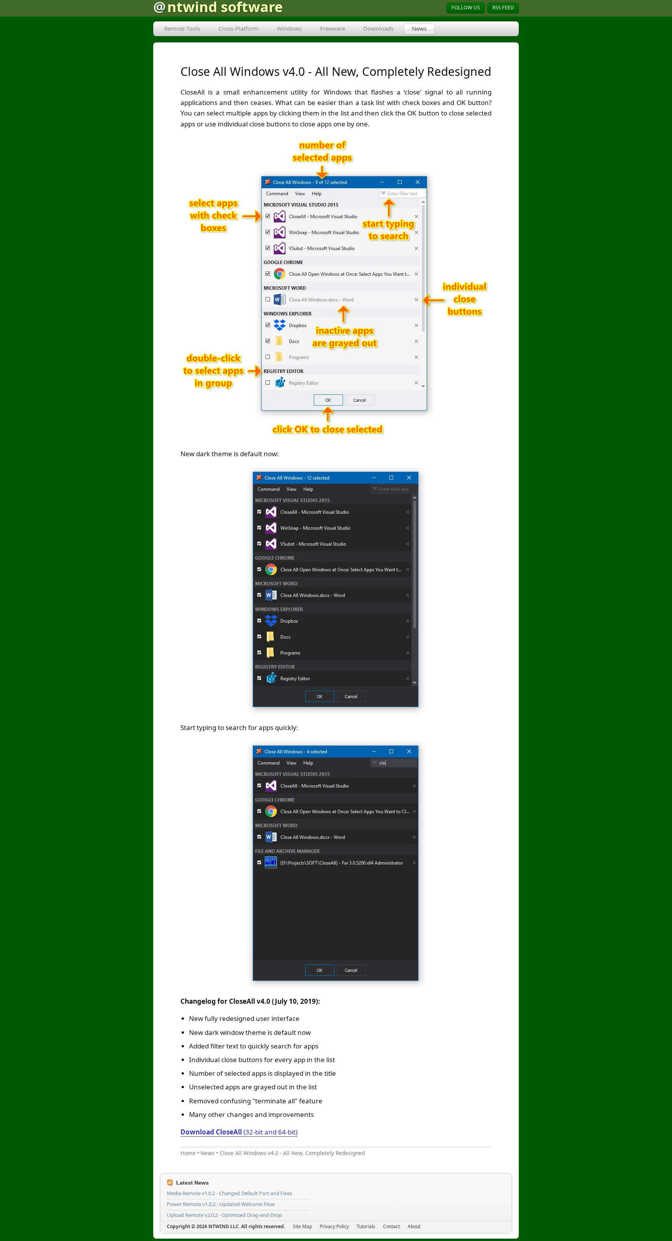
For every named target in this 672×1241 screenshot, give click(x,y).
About (414, 1226)
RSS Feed (503, 7)
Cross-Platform (239, 28)
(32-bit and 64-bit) (239, 1131)
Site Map (302, 1226)
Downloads (378, 28)
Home (188, 1153)
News (419, 28)
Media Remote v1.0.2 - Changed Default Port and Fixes (229, 1193)
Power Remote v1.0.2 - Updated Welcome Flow (221, 1204)
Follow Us (466, 7)
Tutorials (366, 1226)
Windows (289, 28)
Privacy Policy (334, 1226)
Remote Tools (182, 28)
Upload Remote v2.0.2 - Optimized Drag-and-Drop (224, 1214)
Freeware (332, 28)
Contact (391, 1226)
